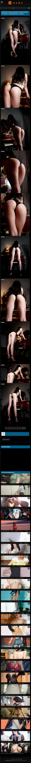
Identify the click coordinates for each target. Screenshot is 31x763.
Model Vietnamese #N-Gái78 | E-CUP (10, 484)
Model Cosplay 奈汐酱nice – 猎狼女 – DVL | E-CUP (13, 671)
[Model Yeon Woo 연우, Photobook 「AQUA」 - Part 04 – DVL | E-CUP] (15, 537)
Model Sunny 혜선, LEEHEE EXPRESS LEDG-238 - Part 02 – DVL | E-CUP (15, 706)
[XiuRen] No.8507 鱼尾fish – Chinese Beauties (12, 730)
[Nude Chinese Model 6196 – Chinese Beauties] (15, 572)
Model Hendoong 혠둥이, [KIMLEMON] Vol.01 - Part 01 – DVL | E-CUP (15, 554)
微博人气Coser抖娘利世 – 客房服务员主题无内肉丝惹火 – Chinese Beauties (15, 718)
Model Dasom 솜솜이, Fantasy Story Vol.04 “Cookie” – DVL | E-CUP (15, 589)
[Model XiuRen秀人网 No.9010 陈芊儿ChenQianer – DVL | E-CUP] (15, 736)
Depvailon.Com (15, 3)
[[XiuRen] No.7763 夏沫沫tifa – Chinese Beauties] (15, 677)
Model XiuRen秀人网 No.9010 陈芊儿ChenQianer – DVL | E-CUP (15, 742)
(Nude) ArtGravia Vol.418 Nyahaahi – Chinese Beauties (14, 519)
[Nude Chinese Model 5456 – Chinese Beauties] (15, 748)
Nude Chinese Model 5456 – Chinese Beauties (12, 753)
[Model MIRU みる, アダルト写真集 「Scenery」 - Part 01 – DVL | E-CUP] (15, 525)
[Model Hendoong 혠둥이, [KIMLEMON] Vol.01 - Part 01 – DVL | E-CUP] (15, 549)
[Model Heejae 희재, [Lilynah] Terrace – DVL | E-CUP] (15, 689)
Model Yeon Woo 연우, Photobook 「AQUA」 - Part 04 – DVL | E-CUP (15, 543)
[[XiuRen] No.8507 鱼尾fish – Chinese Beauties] (15, 724)
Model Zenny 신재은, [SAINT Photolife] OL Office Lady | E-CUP (15, 496)
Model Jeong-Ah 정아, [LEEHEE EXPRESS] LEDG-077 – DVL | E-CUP (15, 624)
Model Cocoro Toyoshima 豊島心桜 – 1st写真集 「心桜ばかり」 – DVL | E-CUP (15, 613)
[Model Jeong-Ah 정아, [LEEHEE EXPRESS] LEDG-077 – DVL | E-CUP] (15, 619)
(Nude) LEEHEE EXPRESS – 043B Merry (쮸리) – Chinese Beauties (15, 507)
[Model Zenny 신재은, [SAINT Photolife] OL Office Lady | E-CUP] (15, 490)
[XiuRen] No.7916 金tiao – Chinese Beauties (11, 601)
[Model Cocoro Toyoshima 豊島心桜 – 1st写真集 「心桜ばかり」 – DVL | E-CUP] (15, 607)
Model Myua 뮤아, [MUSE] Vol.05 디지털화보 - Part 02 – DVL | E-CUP (15, 660)
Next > (24, 428)
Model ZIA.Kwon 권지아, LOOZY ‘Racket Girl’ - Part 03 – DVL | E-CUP (15, 636)
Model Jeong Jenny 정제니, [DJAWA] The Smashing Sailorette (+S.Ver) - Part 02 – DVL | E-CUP (15, 648)
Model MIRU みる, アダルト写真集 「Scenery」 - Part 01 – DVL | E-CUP (15, 531)
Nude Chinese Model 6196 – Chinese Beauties (12, 578)
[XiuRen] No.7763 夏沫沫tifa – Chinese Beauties (12, 683)
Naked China (6, 439)
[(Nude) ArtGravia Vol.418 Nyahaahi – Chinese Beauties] (15, 514)
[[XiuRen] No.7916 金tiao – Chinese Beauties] (15, 595)
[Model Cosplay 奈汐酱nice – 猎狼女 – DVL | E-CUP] (15, 666)
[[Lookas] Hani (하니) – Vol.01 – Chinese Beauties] (15, 560)
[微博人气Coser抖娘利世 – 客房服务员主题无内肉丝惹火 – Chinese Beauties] (15, 712)
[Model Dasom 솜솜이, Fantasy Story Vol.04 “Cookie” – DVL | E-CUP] (15, 584)
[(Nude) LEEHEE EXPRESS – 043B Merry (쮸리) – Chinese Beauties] (15, 502)
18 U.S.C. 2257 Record (16, 759)
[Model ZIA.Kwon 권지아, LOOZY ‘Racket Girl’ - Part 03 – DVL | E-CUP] (15, 631)
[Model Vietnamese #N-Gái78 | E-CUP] (15, 478)
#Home (13, 8)
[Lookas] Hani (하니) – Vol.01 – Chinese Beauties (13, 566)
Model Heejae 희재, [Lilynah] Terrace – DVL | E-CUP (13, 695)
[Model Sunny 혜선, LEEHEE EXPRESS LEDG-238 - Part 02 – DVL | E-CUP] (15, 701)
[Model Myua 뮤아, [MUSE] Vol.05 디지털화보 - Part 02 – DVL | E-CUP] (15, 654)
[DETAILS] (3, 434)
